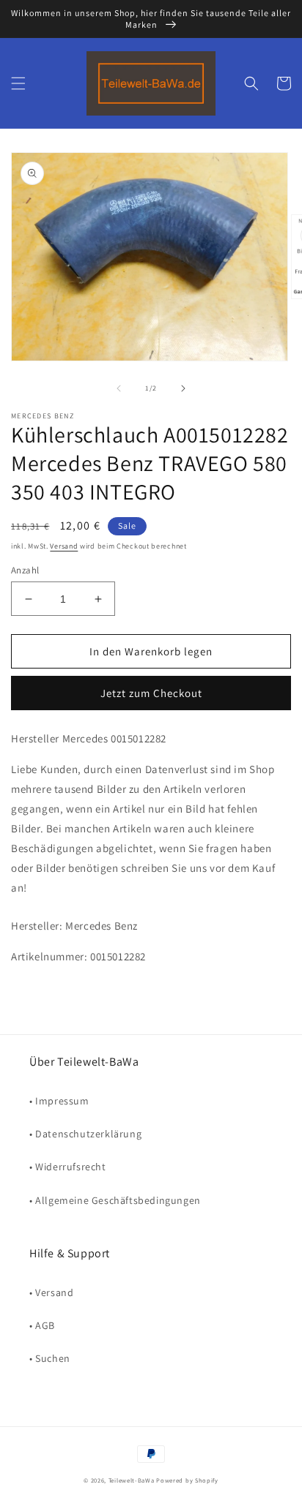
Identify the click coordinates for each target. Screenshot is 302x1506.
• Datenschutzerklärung (85, 1133)
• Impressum (59, 1100)
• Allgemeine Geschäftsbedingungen (115, 1200)
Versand (64, 546)
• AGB (42, 1325)
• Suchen (49, 1358)
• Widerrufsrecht (67, 1166)
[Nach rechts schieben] (183, 388)
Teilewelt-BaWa (131, 1480)
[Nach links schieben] (119, 388)
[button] (18, 83)
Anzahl (25, 570)
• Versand (51, 1292)
